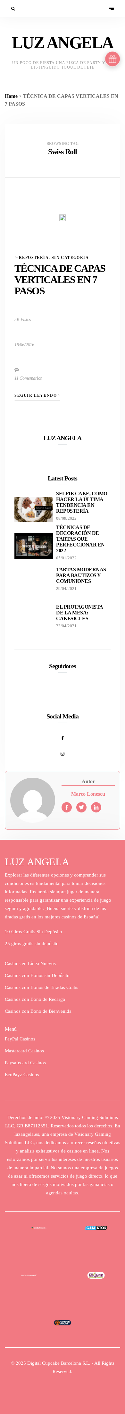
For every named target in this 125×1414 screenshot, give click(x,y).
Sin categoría (70, 257)
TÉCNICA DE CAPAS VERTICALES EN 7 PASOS (59, 279)
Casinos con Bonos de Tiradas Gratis (41, 987)
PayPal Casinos (20, 1038)
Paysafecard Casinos (25, 1062)
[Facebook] (62, 735)
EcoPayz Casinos (22, 1074)
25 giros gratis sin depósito (32, 943)
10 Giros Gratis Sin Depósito (33, 931)
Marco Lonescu (88, 794)
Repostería (34, 257)
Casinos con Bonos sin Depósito (37, 975)
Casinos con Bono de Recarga (35, 999)
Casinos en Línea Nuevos (30, 963)
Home (11, 96)
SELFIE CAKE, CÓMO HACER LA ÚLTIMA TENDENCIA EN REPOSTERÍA (81, 502)
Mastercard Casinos (24, 1050)
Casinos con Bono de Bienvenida (38, 1011)
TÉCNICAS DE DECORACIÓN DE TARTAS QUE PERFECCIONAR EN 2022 (80, 539)
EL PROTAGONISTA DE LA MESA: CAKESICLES (79, 612)
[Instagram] (62, 750)
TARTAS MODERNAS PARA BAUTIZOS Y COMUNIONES (81, 575)
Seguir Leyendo (36, 395)
